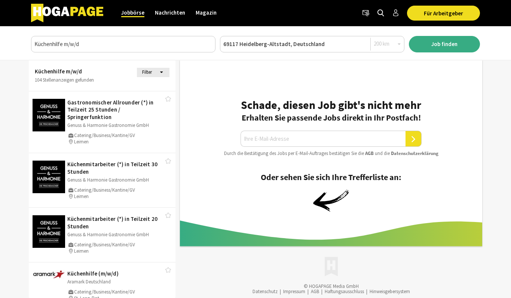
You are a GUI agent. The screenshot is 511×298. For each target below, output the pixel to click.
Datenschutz (265, 291)
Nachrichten (170, 12)
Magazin (206, 12)
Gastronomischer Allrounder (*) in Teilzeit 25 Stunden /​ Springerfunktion (110, 110)
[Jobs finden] (380, 13)
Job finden (444, 44)
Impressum (294, 291)
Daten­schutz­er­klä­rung (414, 153)
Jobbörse (132, 12)
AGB (369, 153)
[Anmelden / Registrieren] (395, 13)
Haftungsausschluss (344, 291)
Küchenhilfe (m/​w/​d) (93, 273)
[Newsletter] (365, 13)
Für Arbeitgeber (443, 13)
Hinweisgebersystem (390, 291)
